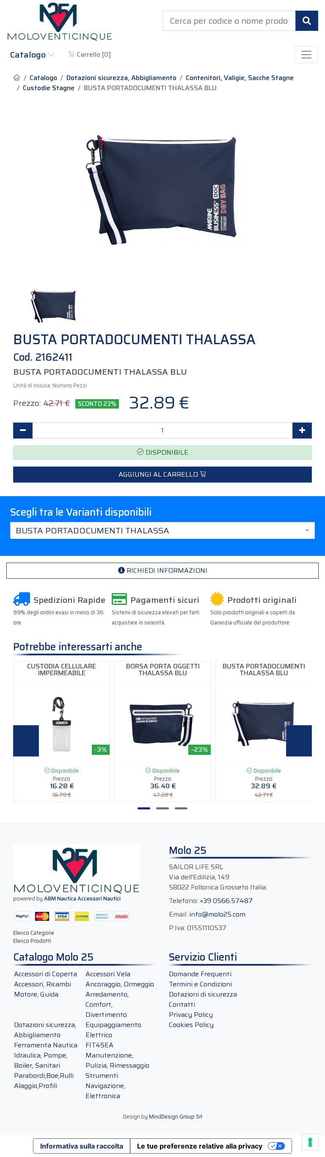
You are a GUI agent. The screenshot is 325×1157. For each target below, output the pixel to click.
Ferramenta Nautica (45, 1045)
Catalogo (29, 54)
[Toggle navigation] (306, 54)
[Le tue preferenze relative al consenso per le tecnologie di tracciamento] (310, 1142)
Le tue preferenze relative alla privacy (199, 1146)
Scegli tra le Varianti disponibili (80, 512)
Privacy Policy (191, 1014)
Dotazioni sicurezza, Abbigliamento (121, 78)
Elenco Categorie (33, 932)
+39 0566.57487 (226, 900)
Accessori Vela (107, 974)
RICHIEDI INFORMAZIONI (166, 570)
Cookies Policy (191, 1024)
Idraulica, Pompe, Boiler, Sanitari (40, 1060)
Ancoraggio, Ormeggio (119, 984)
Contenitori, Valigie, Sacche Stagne (240, 78)
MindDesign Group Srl (175, 1116)
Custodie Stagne (48, 88)
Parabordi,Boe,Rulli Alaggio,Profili (44, 1080)
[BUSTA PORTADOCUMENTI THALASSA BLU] (162, 189)
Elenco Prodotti (32, 940)
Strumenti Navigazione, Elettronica (105, 1085)
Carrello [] (93, 54)
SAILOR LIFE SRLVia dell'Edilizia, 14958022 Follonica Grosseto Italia (217, 877)
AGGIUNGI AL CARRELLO (159, 474)
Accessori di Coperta (45, 974)
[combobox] (162, 530)
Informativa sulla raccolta (81, 1146)
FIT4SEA (99, 1045)
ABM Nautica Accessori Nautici (82, 898)
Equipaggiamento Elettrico (113, 1029)
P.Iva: (177, 928)
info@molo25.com (217, 914)
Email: (178, 914)
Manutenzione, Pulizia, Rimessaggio (117, 1060)
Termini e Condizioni (200, 984)
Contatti (182, 1004)
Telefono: (183, 901)
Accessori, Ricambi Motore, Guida (42, 989)
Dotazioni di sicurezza (203, 994)
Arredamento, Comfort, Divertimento (107, 1004)
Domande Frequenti (200, 974)
